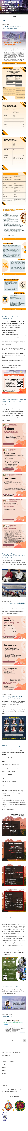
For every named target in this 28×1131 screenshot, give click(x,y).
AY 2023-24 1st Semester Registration (13, 746)
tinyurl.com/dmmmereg (12, 768)
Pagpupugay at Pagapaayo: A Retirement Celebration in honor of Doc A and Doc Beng (13, 555)
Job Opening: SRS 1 (7, 1016)
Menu (14, 16)
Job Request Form (6, 1055)
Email (3, 1064)
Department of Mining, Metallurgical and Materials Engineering (13, 6)
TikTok (4, 1073)
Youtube (4, 1070)
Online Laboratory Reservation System (12, 1052)
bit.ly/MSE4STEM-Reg (7, 952)
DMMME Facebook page (8, 1061)
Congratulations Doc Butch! (10, 986)
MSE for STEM (6, 918)
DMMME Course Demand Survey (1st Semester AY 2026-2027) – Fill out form (13, 355)
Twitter (4, 1067)
